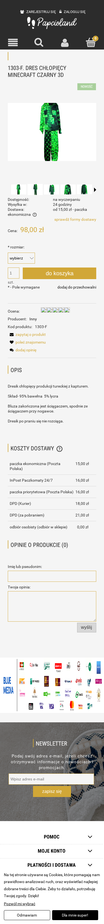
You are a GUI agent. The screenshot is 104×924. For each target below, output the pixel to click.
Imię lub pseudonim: (25, 566)
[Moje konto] (65, 43)
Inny (33, 319)
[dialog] (52, 896)
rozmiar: (16, 247)
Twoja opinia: (19, 587)
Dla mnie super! (75, 915)
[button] (13, 43)
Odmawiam (27, 915)
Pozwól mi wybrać (19, 904)
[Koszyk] (91, 42)
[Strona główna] (52, 23)
